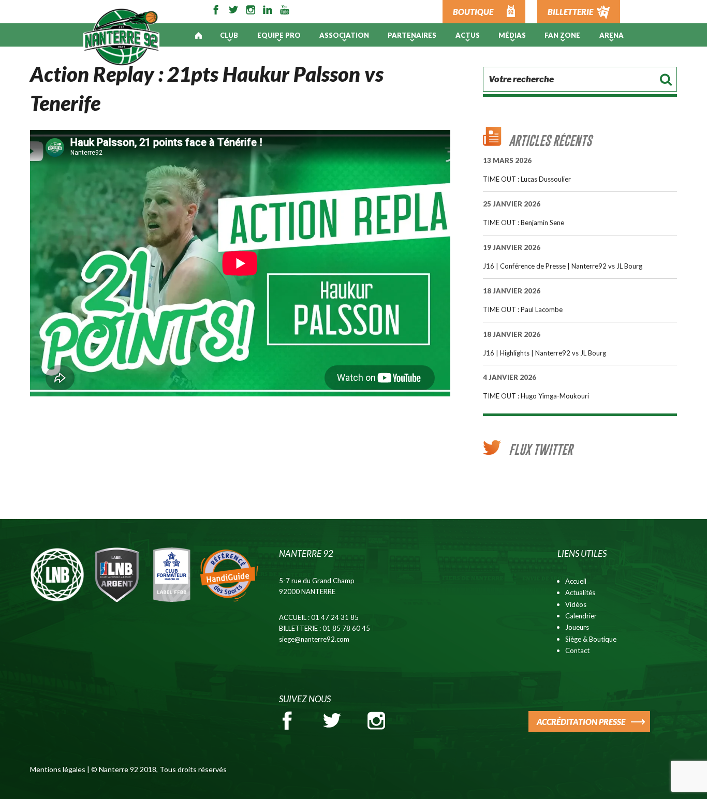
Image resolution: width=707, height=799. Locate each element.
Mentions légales (57, 769)
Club (229, 35)
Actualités (580, 592)
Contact (577, 650)
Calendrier (581, 616)
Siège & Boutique (590, 639)
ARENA (611, 35)
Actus (467, 35)
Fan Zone (562, 35)
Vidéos (575, 604)
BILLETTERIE (570, 12)
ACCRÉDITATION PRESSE (581, 722)
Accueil (575, 581)
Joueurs (577, 627)
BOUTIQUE (473, 12)
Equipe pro (279, 35)
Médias (512, 35)
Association (344, 35)
